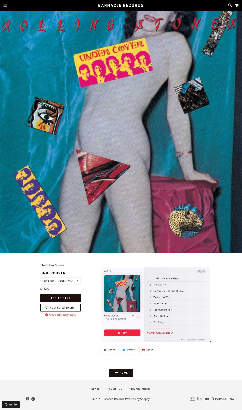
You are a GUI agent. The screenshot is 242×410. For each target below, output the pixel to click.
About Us (115, 389)
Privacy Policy (140, 389)
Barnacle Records (121, 5)
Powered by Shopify (137, 399)
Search (96, 389)
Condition (48, 281)
